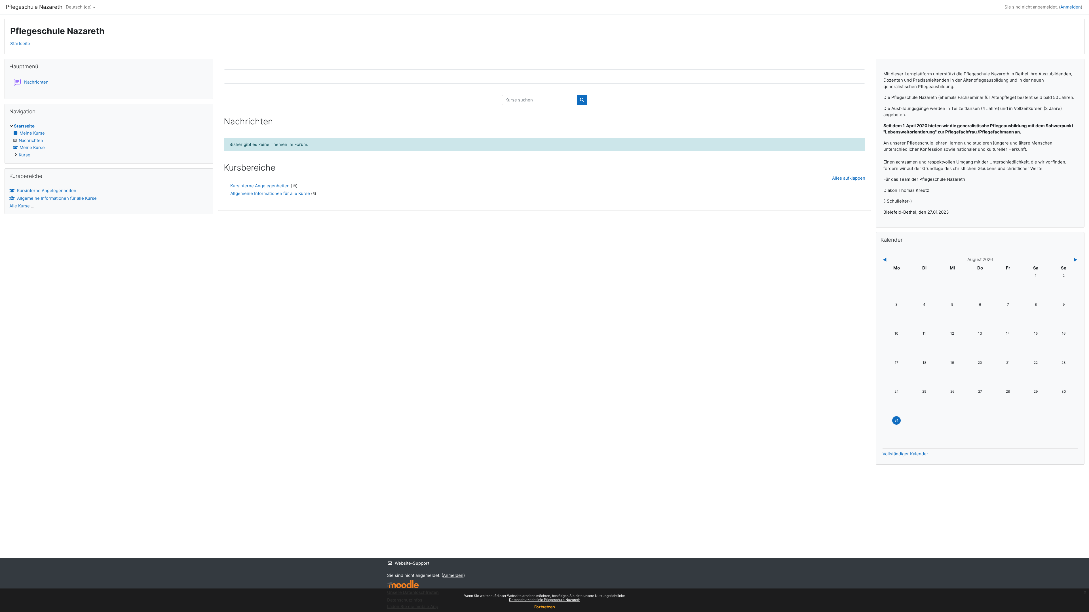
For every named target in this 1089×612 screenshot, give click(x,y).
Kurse (24, 155)
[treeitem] (108, 140)
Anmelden (1070, 7)
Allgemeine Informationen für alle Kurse (270, 193)
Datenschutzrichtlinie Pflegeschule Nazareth (544, 600)
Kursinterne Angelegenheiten (260, 185)
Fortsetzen (544, 606)
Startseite (20, 43)
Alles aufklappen (848, 178)
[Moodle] (403, 584)
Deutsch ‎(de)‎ (79, 7)
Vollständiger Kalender (905, 453)
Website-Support (412, 563)
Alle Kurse (19, 206)
